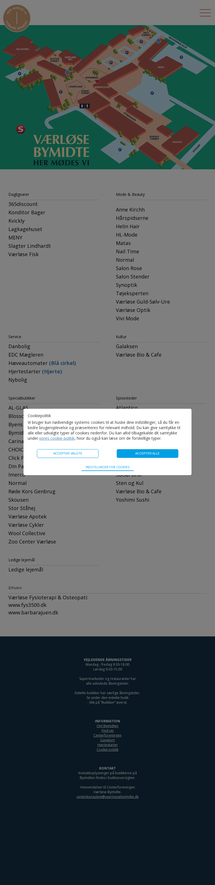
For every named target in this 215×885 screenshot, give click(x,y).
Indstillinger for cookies (108, 467)
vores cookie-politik (56, 438)
